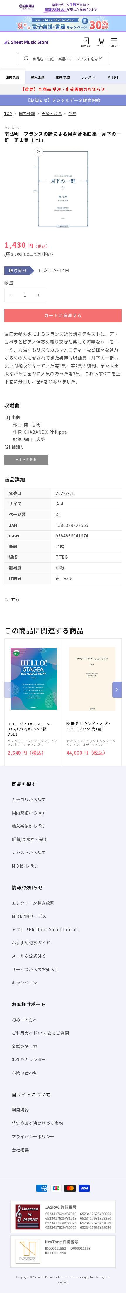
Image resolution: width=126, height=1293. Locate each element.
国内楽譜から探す (29, 813)
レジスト (88, 77)
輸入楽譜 (38, 77)
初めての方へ (25, 1020)
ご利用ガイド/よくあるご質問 (40, 1033)
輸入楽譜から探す (29, 826)
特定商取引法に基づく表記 (37, 1123)
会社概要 (20, 1150)
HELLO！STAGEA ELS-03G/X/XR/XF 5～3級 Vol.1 (29, 729)
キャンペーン (24, 983)
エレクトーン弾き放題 (33, 903)
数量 (9, 282)
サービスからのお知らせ (35, 969)
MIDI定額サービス (29, 916)
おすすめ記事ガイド (31, 943)
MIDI (113, 77)
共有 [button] (15, 599)
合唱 (72, 113)
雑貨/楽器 (63, 77)
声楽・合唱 (52, 113)
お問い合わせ (25, 1073)
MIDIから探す (25, 866)
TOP (8, 113)
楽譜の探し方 (25, 1046)
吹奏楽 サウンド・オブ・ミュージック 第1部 (89, 726)
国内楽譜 (12, 77)
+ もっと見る (26, 459)
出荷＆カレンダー (29, 1059)
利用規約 (20, 1110)
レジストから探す (29, 852)
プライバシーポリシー (33, 1136)
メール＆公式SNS (28, 956)
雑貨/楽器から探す (29, 839)
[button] (114, 40)
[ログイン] (86, 40)
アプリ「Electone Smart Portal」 (46, 929)
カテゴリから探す (29, 799)
